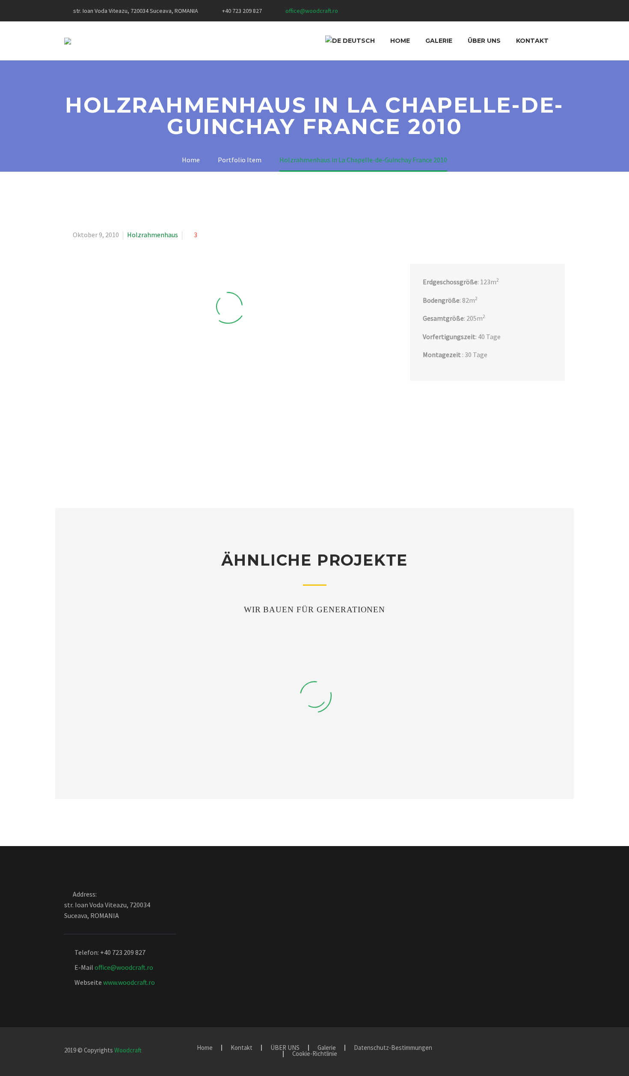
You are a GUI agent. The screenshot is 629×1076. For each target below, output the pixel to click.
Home (400, 41)
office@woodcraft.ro (311, 11)
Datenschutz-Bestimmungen (393, 1048)
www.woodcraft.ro (129, 982)
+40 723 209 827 (242, 11)
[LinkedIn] (385, 12)
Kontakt (532, 41)
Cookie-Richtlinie (314, 1054)
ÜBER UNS (484, 41)
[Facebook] (372, 12)
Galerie (438, 41)
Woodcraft (128, 1050)
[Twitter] (398, 12)
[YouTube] (410, 12)
